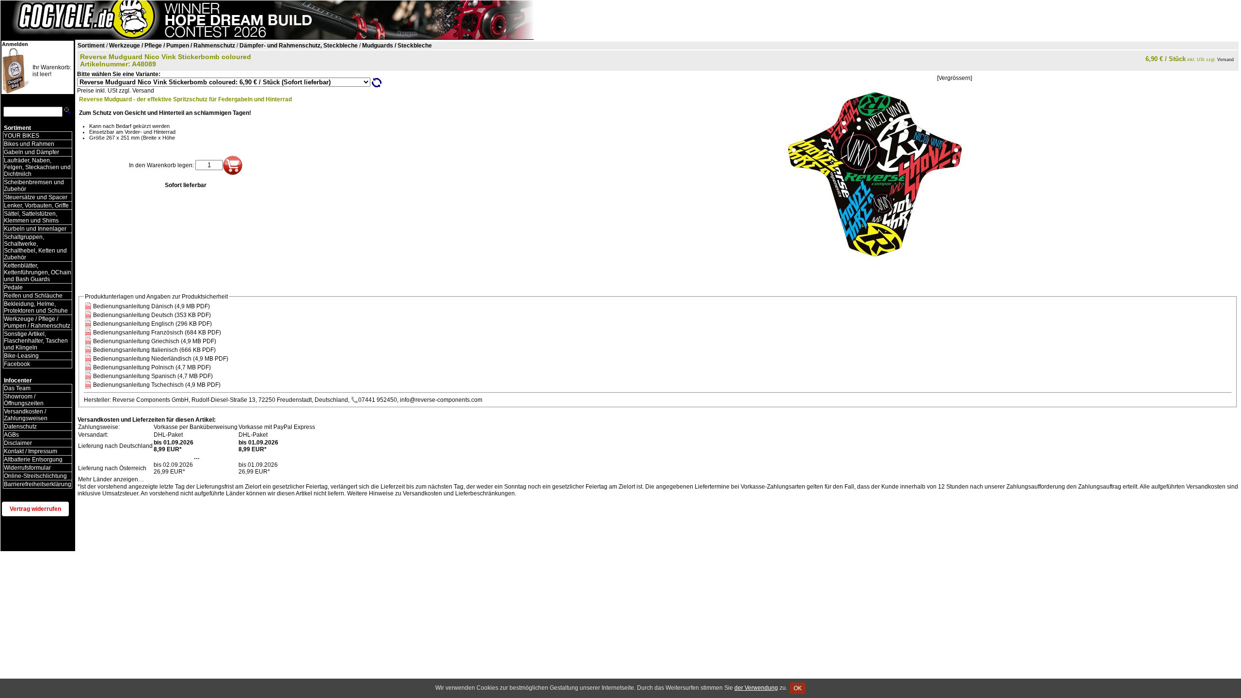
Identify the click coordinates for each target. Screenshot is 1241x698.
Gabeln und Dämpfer (31, 152)
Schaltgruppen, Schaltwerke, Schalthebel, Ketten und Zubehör (35, 247)
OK (797, 688)
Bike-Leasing (21, 355)
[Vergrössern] (954, 78)
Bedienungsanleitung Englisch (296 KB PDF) (152, 323)
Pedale (13, 287)
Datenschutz (20, 426)
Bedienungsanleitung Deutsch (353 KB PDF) (152, 315)
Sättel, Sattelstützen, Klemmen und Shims (31, 217)
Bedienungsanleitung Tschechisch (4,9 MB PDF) (157, 384)
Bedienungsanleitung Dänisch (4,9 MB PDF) (151, 306)
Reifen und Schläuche (33, 295)
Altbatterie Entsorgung (33, 459)
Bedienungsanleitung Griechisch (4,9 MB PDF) (154, 341)
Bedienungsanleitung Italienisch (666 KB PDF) (154, 350)
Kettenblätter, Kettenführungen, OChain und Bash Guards (37, 272)
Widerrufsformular (27, 467)
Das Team (17, 388)
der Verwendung (756, 687)
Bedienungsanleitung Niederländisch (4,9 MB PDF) (160, 358)
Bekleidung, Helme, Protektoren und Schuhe (36, 307)
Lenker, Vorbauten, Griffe (36, 205)
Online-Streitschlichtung (35, 476)
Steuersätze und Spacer (35, 197)
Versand (1225, 59)
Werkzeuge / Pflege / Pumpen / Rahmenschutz (37, 322)
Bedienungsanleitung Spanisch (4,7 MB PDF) (153, 376)
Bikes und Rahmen (29, 144)
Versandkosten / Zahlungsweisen (26, 415)
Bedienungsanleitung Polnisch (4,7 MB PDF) (152, 367)
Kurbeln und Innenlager (35, 228)
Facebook (17, 364)
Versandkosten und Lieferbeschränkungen (459, 493)
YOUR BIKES (21, 135)
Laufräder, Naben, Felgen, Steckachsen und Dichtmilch (37, 167)
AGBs (11, 434)
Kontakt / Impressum (30, 451)
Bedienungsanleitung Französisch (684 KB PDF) (157, 332)
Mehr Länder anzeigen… (111, 479)
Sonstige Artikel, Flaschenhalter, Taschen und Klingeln (36, 341)
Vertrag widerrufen (35, 509)
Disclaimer (18, 443)
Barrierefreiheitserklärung (37, 484)
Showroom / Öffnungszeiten (24, 400)
